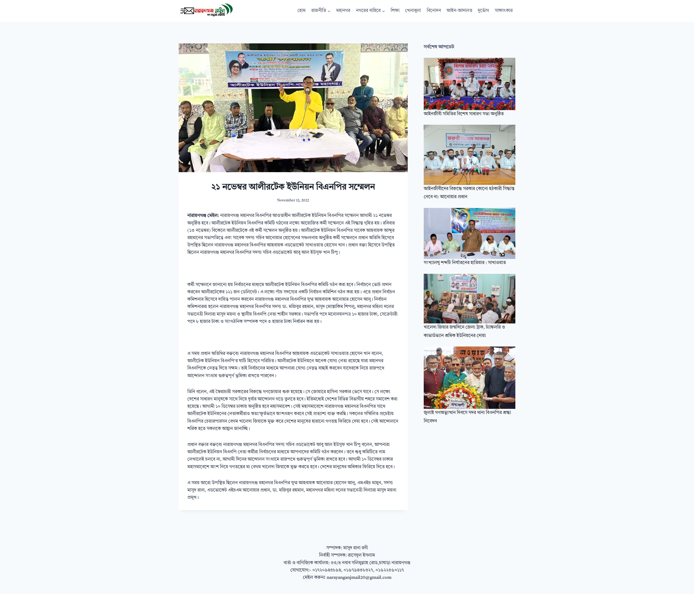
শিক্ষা (395, 10)
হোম (301, 10)
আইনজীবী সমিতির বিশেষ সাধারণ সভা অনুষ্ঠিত (464, 114)
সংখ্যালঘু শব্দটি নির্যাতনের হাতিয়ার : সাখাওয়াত (465, 263)
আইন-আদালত (459, 10)
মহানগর (343, 10)
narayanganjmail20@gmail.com (359, 577)
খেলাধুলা (413, 10)
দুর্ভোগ (483, 10)
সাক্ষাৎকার (504, 10)
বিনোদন (434, 10)
